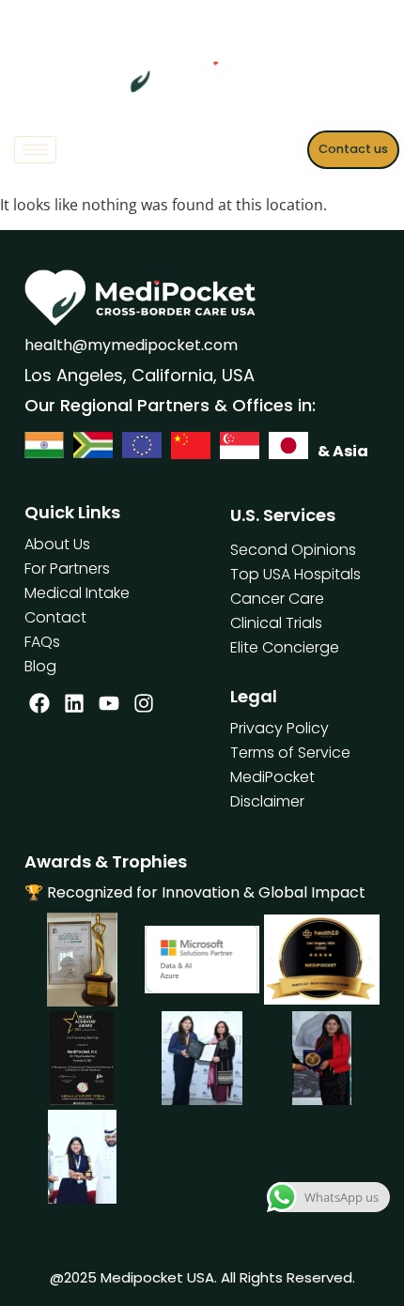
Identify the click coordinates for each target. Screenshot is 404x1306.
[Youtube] (109, 703)
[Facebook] (39, 703)
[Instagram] (144, 703)
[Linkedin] (74, 703)
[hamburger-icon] (35, 149)
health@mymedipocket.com (131, 345)
